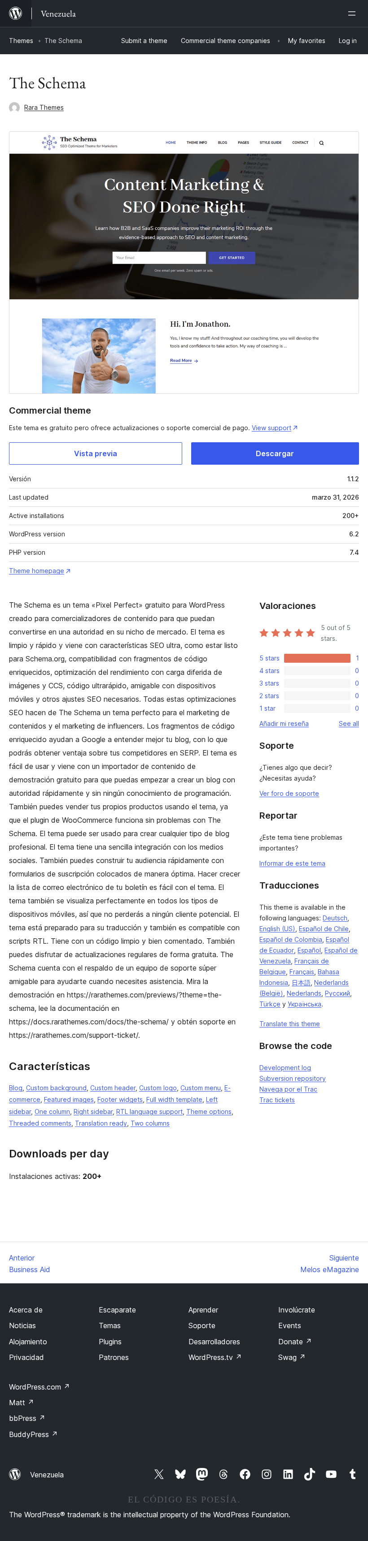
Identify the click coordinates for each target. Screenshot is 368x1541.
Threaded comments (40, 1123)
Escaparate (117, 1309)
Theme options (209, 1111)
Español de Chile (324, 928)
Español (309, 950)
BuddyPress (33, 1434)
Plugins (110, 1341)
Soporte (201, 1325)
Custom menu (200, 1088)
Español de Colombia (290, 939)
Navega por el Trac (288, 1089)
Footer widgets (120, 1099)
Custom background (56, 1088)
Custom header (113, 1088)
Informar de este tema (292, 863)
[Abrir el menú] (353, 13)
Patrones (114, 1357)
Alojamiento (28, 1341)
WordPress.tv (215, 1357)
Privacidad (26, 1357)
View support (271, 428)
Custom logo (158, 1088)
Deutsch (335, 918)
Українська (304, 1004)
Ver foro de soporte (289, 793)
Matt (21, 1402)
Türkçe (269, 1004)
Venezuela (47, 1474)
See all (349, 723)
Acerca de (26, 1309)
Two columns (150, 1123)
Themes (21, 40)
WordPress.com (39, 1386)
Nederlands (304, 993)
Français (301, 972)
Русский (337, 993)
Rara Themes (44, 107)
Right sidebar (93, 1111)
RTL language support (149, 1111)
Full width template (174, 1099)
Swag (292, 1357)
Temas (110, 1325)
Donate (295, 1341)
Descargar (275, 453)
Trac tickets (277, 1100)
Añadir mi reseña (284, 723)
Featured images (69, 1099)
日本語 (301, 982)
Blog (15, 1088)
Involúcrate (296, 1309)
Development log (285, 1067)
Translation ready (101, 1123)
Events (289, 1325)
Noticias (22, 1325)
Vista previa (95, 453)
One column (52, 1111)
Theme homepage (36, 570)
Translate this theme (289, 1023)
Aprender (203, 1309)
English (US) (277, 928)
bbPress (27, 1418)
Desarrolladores (214, 1341)
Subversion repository (292, 1078)
